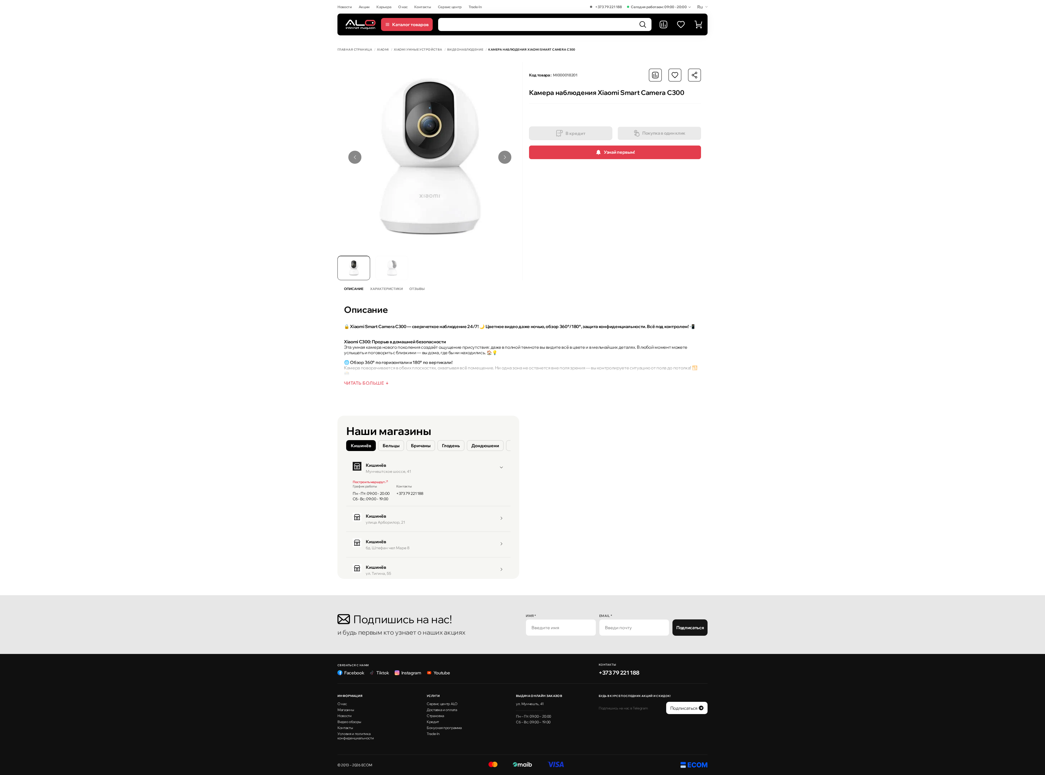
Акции (364, 7)
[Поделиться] (694, 75)
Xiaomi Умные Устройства (418, 49)
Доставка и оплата (442, 710)
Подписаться (690, 627)
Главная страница (354, 49)
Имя (531, 616)
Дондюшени (485, 445)
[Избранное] (681, 24)
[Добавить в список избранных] (674, 75)
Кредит (433, 722)
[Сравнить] (663, 24)
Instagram (411, 672)
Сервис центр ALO (442, 704)
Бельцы (391, 445)
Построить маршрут (369, 482)
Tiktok (382, 672)
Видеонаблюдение (465, 49)
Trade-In (475, 7)
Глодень (451, 445)
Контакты (422, 7)
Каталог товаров (410, 24)
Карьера (383, 7)
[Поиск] (643, 24)
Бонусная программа (444, 727)
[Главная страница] (361, 24)
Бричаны (421, 445)
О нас (402, 7)
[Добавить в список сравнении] (655, 75)
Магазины (345, 710)
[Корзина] (698, 24)
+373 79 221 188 (608, 7)
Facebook (354, 672)
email (605, 616)
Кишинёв (361, 445)
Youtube (442, 672)
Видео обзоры (349, 722)
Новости (344, 7)
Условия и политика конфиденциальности (355, 735)
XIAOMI (383, 49)
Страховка (435, 716)
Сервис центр (450, 7)
